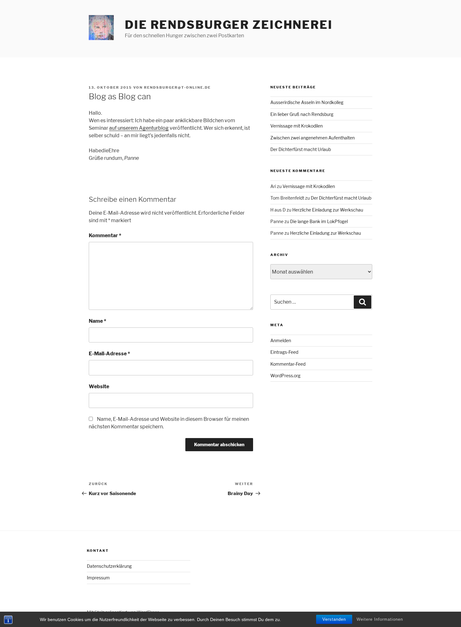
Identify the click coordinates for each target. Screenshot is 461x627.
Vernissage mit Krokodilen (296, 125)
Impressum (98, 577)
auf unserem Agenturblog (139, 128)
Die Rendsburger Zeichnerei (229, 25)
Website (99, 386)
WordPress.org (285, 375)
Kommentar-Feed (287, 364)
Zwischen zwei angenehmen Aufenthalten (312, 137)
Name (97, 321)
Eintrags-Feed (284, 352)
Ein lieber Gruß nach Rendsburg (301, 114)
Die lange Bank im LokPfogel (319, 221)
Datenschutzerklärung (109, 566)
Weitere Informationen (380, 619)
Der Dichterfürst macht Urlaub (300, 149)
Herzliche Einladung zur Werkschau (327, 209)
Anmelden (280, 340)
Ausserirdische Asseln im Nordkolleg (306, 102)
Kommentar (105, 235)
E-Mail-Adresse (109, 354)
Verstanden (334, 619)
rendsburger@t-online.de (177, 87)
